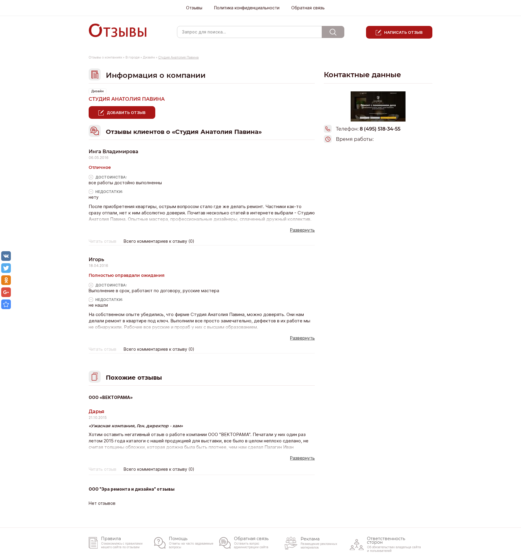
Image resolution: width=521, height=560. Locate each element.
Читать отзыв (102, 241)
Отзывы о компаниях (105, 57)
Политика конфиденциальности (246, 7)
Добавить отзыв (126, 112)
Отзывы (194, 7)
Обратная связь (308, 7)
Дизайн (149, 57)
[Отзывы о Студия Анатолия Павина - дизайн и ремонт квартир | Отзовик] (6, 304)
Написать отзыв (403, 32)
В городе (132, 57)
